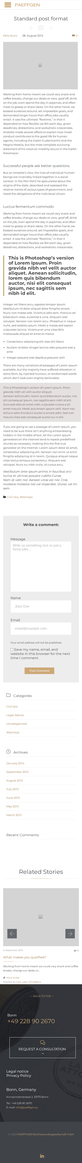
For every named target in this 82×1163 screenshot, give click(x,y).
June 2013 (13, 797)
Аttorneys (26, 497)
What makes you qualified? (24, 957)
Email (15, 620)
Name (16, 598)
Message (18, 539)
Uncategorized (16, 723)
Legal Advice (15, 715)
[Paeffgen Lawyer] (27, 4)
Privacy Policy (18, 1075)
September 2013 (17, 772)
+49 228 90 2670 (31, 1021)
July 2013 (12, 789)
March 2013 (13, 815)
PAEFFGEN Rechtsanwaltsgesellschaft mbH (46, 1134)
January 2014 (15, 763)
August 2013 (14, 780)
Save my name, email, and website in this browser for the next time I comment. (40, 654)
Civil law (12, 497)
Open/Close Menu (8, 4)
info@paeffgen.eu (27, 1107)
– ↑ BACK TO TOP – (41, 996)
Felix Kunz (10, 35)
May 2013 (12, 806)
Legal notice (17, 1071)
